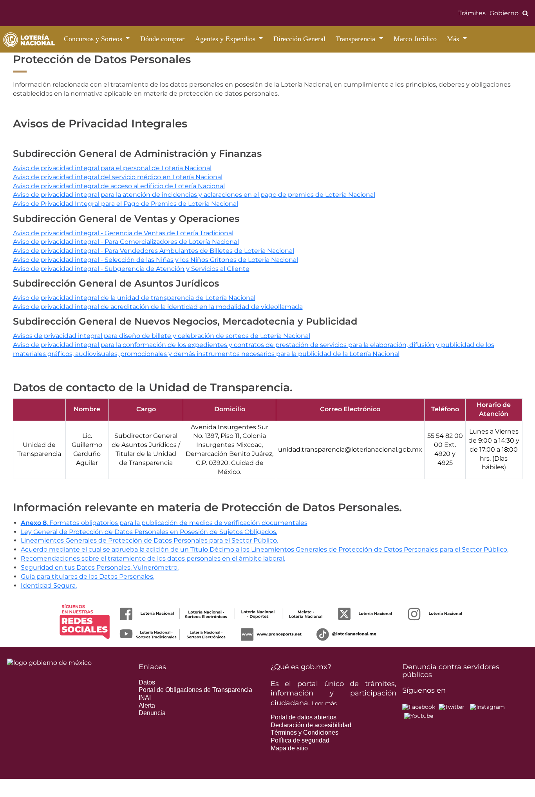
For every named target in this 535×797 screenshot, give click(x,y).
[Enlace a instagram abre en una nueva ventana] (487, 706)
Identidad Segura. (49, 585)
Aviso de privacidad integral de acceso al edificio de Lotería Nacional (119, 186)
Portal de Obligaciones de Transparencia (195, 689)
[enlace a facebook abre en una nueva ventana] (418, 706)
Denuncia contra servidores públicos (450, 671)
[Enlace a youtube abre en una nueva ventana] (418, 715)
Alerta (147, 705)
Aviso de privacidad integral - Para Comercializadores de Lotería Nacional (126, 241)
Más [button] (454, 39)
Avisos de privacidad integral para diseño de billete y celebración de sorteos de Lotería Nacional (161, 335)
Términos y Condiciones (304, 732)
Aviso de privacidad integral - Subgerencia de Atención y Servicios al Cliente (131, 268)
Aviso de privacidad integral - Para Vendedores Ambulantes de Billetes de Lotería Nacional (153, 250)
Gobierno (504, 13)
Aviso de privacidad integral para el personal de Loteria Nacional (112, 168)
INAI (145, 697)
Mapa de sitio (289, 748)
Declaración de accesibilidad (311, 725)
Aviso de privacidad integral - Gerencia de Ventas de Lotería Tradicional (123, 233)
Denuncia (152, 713)
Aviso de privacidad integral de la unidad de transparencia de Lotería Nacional (134, 297)
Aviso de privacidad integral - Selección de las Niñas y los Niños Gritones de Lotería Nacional (155, 259)
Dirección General (299, 39)
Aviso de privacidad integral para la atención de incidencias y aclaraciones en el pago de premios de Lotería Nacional (194, 194)
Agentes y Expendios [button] (226, 39)
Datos (147, 682)
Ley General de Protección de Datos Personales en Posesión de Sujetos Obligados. (149, 532)
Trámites (472, 13)
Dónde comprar (162, 39)
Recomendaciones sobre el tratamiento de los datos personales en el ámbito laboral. (153, 558)
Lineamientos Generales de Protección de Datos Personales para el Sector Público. (149, 540)
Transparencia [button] (356, 39)
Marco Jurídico (415, 39)
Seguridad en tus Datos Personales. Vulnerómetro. (100, 567)
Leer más (324, 703)
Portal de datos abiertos (303, 717)
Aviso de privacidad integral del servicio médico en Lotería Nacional (117, 177)
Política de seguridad (300, 740)
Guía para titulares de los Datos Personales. (87, 576)
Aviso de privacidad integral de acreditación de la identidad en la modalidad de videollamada (158, 306)
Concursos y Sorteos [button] (94, 39)
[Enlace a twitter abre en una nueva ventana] (452, 706)
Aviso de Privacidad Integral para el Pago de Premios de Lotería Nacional (125, 203)
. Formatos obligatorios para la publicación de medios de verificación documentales (164, 522)
